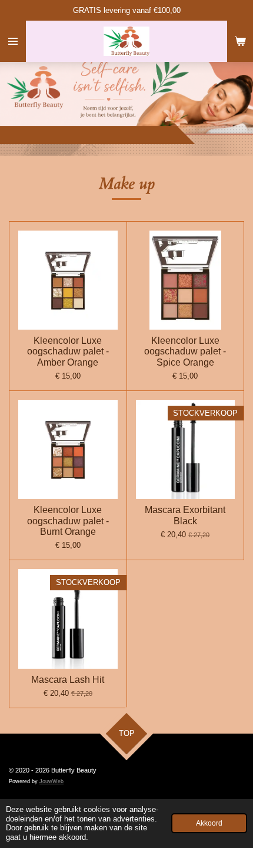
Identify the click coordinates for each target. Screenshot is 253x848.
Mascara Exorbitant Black (185, 515)
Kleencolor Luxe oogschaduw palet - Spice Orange (185, 351)
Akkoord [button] (209, 823)
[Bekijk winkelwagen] (240, 41)
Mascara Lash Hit (67, 680)
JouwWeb (51, 781)
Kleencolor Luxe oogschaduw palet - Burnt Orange (68, 520)
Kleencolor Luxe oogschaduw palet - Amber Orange (68, 351)
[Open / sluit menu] (13, 41)
